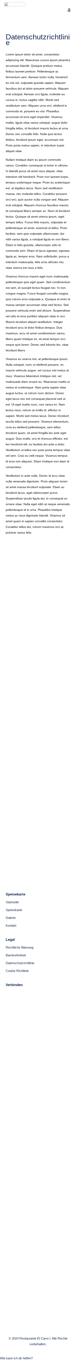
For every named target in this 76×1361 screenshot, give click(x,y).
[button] (16, 1358)
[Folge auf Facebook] (7, 992)
